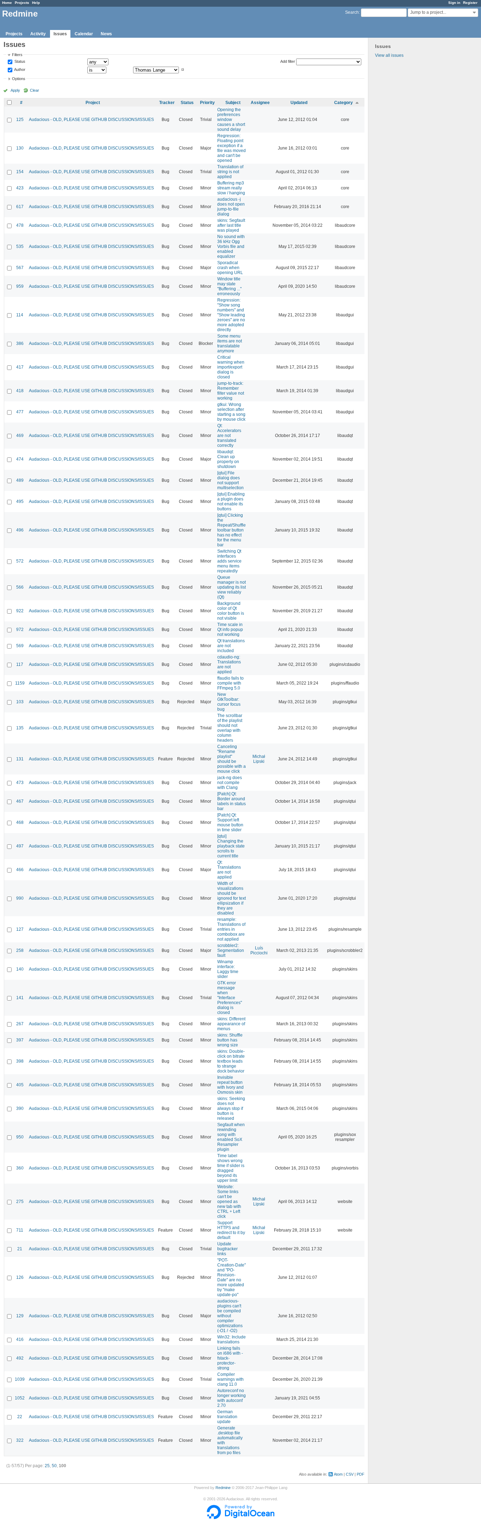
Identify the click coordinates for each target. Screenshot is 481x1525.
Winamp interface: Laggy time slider (227, 969)
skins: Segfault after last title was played (231, 225)
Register (470, 3)
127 (20, 929)
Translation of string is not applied (230, 171)
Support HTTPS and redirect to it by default (231, 1230)
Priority (207, 102)
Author (19, 69)
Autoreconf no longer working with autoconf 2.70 (231, 1398)
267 (20, 1023)
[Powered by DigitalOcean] (240, 1517)
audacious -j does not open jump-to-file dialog (231, 207)
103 (20, 701)
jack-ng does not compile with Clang (229, 782)
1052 (20, 1398)
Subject (233, 102)
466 (20, 869)
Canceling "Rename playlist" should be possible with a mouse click (231, 759)
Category (343, 102)
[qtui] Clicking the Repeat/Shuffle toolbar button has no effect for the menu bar (231, 530)
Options (18, 79)
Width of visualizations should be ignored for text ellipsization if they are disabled (231, 898)
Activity (38, 33)
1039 (20, 1379)
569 (20, 645)
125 (20, 119)
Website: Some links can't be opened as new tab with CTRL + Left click (229, 1201)
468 (20, 822)
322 (20, 1440)
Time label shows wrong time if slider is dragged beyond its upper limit (230, 1168)
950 (20, 1137)
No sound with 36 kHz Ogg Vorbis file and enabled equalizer (231, 246)
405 (20, 1084)
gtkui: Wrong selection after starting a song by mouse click (231, 412)
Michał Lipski (258, 759)
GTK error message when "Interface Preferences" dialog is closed (229, 997)
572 (20, 561)
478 (20, 225)
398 (20, 1061)
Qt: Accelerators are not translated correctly (229, 435)
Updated (299, 102)
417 (20, 367)
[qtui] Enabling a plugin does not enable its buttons (231, 501)
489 (20, 480)
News (106, 33)
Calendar (84, 33)
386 (20, 343)
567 (20, 267)
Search (352, 12)
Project (93, 102)
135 (20, 727)
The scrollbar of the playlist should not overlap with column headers (229, 728)
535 (20, 246)
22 (19, 1416)
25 (47, 1465)
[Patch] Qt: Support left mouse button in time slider (230, 822)
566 (20, 587)
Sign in (454, 3)
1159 (20, 683)
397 (20, 1040)
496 (20, 530)
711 (19, 1230)
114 (19, 314)
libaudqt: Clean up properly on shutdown (228, 459)
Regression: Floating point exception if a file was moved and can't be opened (231, 148)
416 (20, 1339)
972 (20, 629)
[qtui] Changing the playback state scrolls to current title (231, 846)
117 (19, 664)
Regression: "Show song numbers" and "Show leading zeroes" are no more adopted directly (231, 315)
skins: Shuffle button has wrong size (230, 1040)
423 (20, 188)
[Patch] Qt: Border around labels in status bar (231, 801)
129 (20, 1315)
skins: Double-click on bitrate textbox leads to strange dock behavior (231, 1061)
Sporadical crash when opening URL (230, 267)
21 (19, 1248)
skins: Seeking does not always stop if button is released (231, 1108)
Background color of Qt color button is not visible (230, 611)
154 (20, 171)
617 (20, 206)
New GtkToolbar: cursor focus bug (229, 702)
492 (20, 1358)
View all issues (389, 55)
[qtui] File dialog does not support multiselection (230, 480)
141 (20, 997)
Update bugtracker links (227, 1248)
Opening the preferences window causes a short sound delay (231, 119)
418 (20, 390)
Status (19, 62)
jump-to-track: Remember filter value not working (230, 391)
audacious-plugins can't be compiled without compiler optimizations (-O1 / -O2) (230, 1316)
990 (20, 898)
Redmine (223, 1487)
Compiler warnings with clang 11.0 (230, 1379)
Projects (22, 3)
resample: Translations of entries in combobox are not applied (231, 929)
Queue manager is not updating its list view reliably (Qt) (231, 587)
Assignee (260, 102)
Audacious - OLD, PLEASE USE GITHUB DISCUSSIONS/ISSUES (91, 119)
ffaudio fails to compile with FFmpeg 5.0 (230, 683)
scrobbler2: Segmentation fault (230, 950)
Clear (34, 90)
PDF (360, 1474)
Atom (338, 1474)
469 (20, 435)
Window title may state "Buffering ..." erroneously (229, 286)
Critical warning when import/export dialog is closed (230, 367)
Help (36, 3)
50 (54, 1465)
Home (7, 3)
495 (20, 501)
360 (20, 1168)
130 (20, 148)
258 (20, 950)
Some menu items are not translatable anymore (229, 343)
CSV (350, 1474)
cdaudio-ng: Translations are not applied (229, 664)
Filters (17, 55)
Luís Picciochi (259, 950)
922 (20, 610)
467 (20, 801)
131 (20, 759)
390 (20, 1108)
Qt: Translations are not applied (229, 870)
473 (20, 782)
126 (20, 1277)
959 (20, 286)
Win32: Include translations (231, 1339)
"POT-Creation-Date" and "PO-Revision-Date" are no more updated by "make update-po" (231, 1277)
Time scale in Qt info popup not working (230, 629)
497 (20, 846)
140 (20, 969)
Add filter (287, 61)
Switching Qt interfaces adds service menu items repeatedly (229, 561)
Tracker (167, 102)
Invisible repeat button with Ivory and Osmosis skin (230, 1085)
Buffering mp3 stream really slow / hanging (231, 188)
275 (20, 1201)
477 (20, 411)
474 (20, 459)
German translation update (227, 1416)
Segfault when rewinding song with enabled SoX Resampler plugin (231, 1137)
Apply (15, 90)
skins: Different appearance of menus (231, 1023)
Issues (60, 33)
